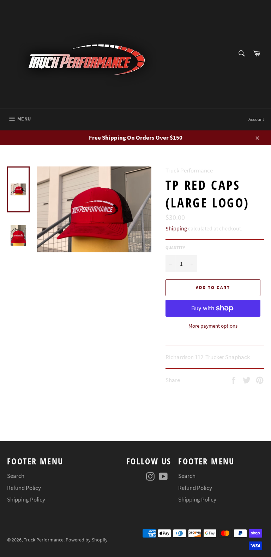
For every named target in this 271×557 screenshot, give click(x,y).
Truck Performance (44, 540)
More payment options (212, 325)
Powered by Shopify (87, 540)
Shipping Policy (26, 499)
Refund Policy (24, 488)
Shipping (176, 228)
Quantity (175, 247)
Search (15, 476)
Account (256, 119)
